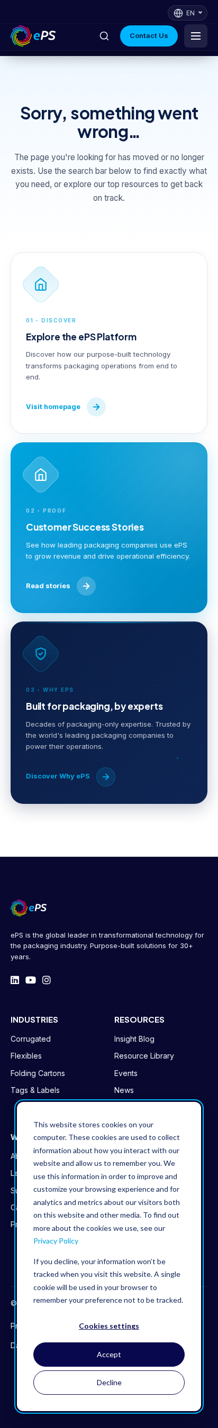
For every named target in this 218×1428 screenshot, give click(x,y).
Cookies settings (109, 1325)
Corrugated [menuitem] (31, 1038)
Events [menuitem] (126, 1073)
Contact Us (149, 36)
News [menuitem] (124, 1090)
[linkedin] (15, 980)
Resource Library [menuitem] (144, 1055)
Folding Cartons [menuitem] (38, 1073)
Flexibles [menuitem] (26, 1055)
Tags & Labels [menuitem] (35, 1090)
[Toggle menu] (195, 36)
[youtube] (30, 980)
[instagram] (46, 980)
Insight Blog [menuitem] (134, 1038)
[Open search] (104, 35)
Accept (109, 1354)
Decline (109, 1382)
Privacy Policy (55, 1240)
